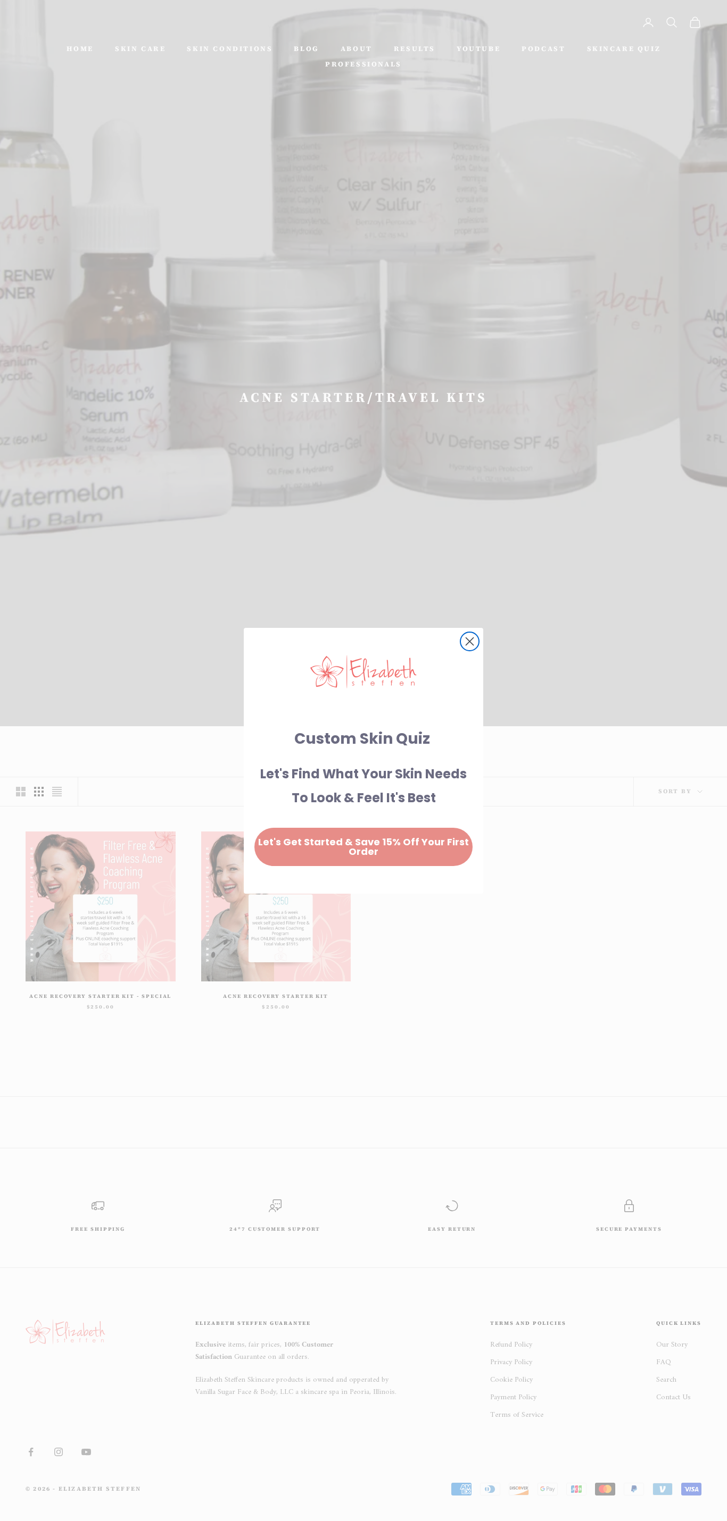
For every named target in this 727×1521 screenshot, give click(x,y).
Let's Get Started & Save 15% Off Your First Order (363, 846)
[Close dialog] (469, 641)
